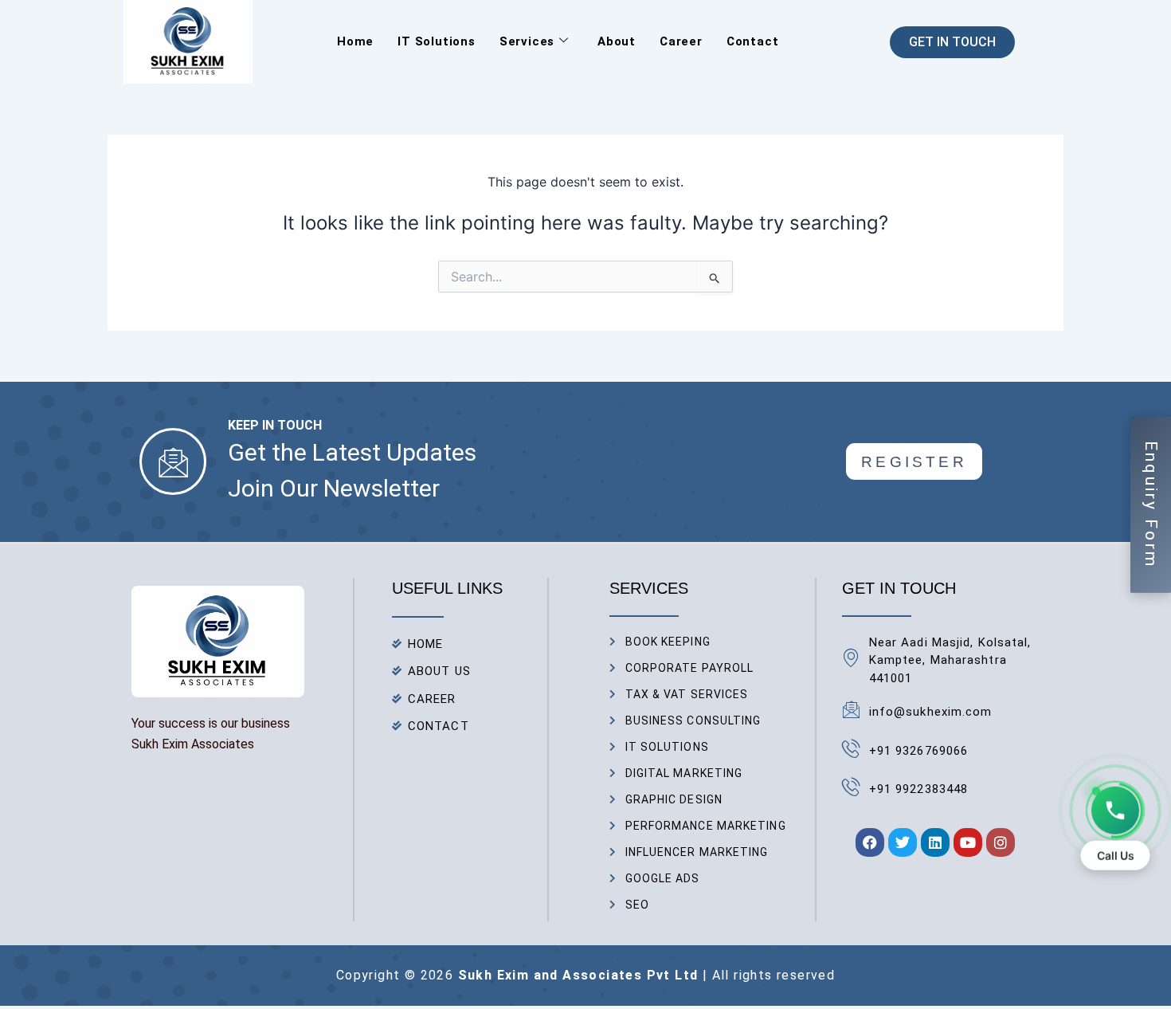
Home (355, 41)
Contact (752, 41)
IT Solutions (437, 41)
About (616, 41)
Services (526, 41)
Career (681, 41)
